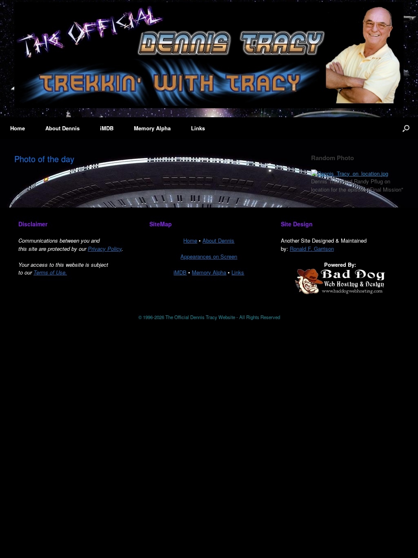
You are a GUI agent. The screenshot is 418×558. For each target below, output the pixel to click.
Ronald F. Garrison (312, 248)
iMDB (106, 128)
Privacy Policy (105, 248)
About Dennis (62, 128)
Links (198, 128)
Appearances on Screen (208, 256)
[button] (406, 128)
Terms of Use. (50, 272)
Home (17, 128)
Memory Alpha (152, 128)
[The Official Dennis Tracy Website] (209, 55)
